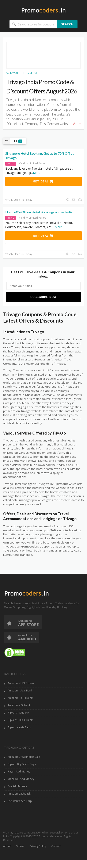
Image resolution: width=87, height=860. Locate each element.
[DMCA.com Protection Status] (14, 652)
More (36, 173)
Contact (56, 846)
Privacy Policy (38, 846)
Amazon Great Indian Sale (24, 757)
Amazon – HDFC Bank (21, 683)
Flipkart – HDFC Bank (20, 720)
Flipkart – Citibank (18, 712)
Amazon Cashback (19, 793)
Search (67, 24)
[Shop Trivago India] (43, 55)
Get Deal (41, 181)
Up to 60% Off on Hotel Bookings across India (38, 212)
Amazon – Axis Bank (20, 690)
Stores (20, 846)
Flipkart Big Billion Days (22, 764)
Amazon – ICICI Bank (20, 698)
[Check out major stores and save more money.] (43, 10)
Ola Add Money (17, 786)
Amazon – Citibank (19, 705)
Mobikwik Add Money (21, 779)
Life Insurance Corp (20, 801)
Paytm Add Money (19, 771)
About (7, 846)
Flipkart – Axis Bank (19, 727)
